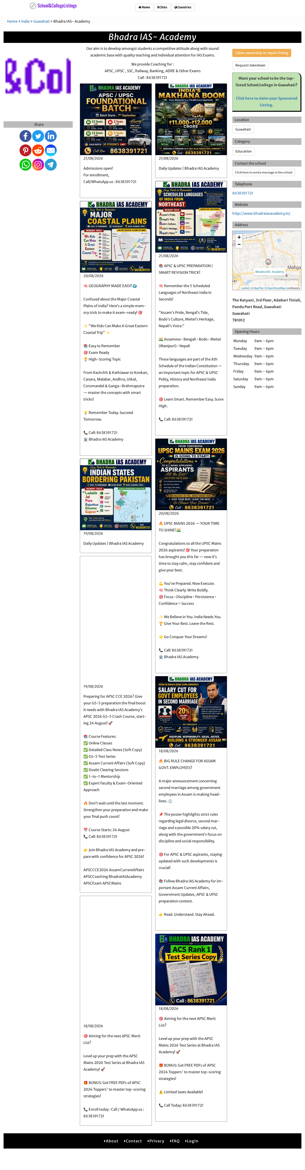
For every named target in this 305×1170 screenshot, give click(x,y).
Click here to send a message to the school (263, 172)
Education (243, 151)
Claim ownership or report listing (261, 53)
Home (145, 7)
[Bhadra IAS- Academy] (268, 262)
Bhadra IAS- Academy (269, 272)
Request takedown (250, 65)
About (112, 1141)
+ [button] (239, 237)
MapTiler (259, 288)
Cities (163, 7)
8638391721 (242, 193)
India (25, 21)
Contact (134, 1141)
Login (192, 1141)
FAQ (176, 1141)
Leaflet (245, 288)
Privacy (156, 1141)
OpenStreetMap (276, 288)
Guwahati (41, 21)
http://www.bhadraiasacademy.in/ (261, 213)
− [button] (239, 244)
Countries (184, 7)
